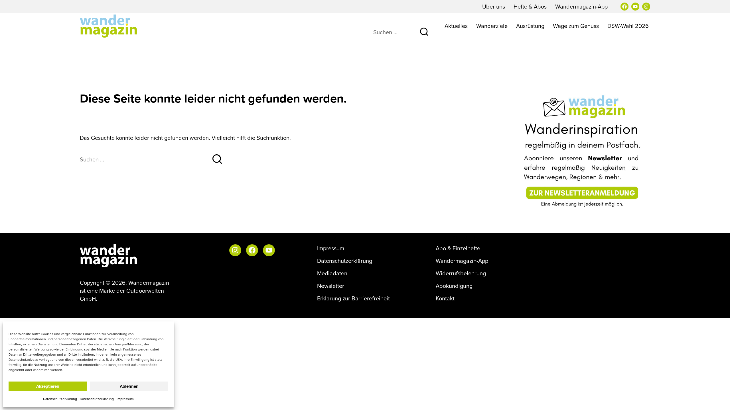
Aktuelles (456, 26)
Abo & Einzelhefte (458, 248)
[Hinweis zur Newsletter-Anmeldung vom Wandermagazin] (583, 151)
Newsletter (330, 286)
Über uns (493, 6)
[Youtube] (635, 7)
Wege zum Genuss (576, 26)
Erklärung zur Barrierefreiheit (353, 298)
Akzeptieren (47, 386)
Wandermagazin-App (581, 6)
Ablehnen (129, 386)
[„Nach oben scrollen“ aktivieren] (718, 400)
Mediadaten (332, 273)
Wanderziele (492, 26)
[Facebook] (624, 7)
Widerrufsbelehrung (461, 273)
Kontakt (445, 298)
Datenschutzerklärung (60, 398)
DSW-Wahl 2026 (628, 26)
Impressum (125, 398)
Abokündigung (454, 286)
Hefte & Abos (530, 6)
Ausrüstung (530, 26)
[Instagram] (646, 7)
